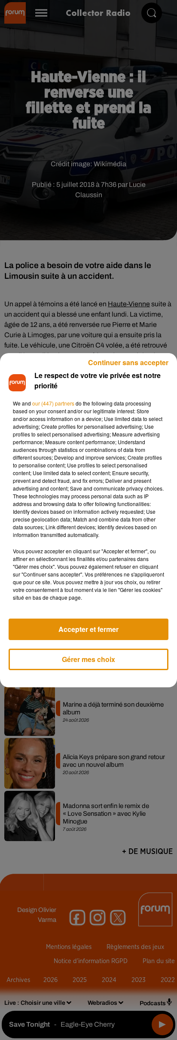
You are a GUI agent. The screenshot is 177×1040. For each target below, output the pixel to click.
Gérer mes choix (88, 659)
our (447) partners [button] (53, 403)
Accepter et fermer (88, 629)
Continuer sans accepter (128, 362)
